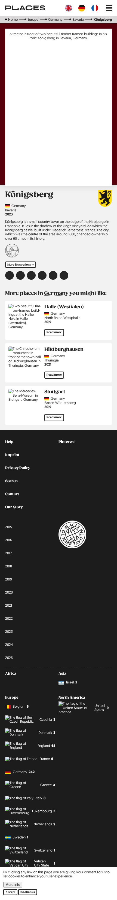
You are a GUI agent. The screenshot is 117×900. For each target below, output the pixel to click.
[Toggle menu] (109, 8)
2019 (47, 322)
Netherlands (44, 824)
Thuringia (51, 360)
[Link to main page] (25, 8)
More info (12, 885)
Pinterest (67, 442)
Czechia (47, 719)
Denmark (46, 732)
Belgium (21, 706)
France (46, 758)
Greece (47, 785)
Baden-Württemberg (60, 403)
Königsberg (103, 19)
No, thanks (27, 892)
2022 (9, 618)
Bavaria (78, 19)
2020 (9, 592)
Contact (12, 494)
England (46, 745)
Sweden (20, 837)
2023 (9, 214)
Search (11, 481)
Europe (32, 19)
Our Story (14, 507)
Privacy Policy (17, 468)
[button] (9, 275)
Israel (71, 682)
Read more (54, 332)
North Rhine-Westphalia (62, 318)
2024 (9, 644)
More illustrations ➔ (20, 264)
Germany (55, 19)
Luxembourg (43, 811)
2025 (9, 657)
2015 (8, 527)
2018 (8, 566)
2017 (8, 553)
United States (101, 707)
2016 (8, 540)
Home (13, 19)
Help (9, 442)
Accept (10, 892)
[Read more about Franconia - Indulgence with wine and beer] (12, 251)
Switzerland (44, 850)
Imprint (12, 455)
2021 (47, 364)
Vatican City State (44, 863)
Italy (40, 798)
